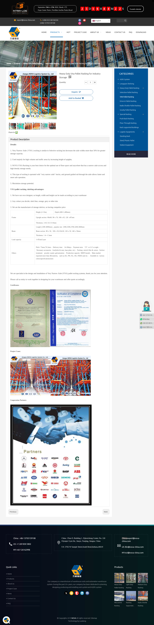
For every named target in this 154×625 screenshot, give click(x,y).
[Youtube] (84, 20)
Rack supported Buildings (129, 127)
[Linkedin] (82, 593)
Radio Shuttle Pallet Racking (130, 106)
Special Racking (125, 114)
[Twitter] (66, 593)
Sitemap (94, 618)
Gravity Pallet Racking (128, 110)
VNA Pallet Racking (127, 97)
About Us (10, 584)
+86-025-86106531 (148, 323)
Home (9, 574)
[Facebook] (79, 20)
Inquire (75, 92)
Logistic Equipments (127, 132)
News (9, 594)
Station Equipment (127, 145)
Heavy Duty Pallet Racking (129, 88)
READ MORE (131, 154)
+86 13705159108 (148, 315)
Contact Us (11, 598)
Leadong (83, 621)
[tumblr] (77, 593)
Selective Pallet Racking (129, 92)
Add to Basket (75, 98)
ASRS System (125, 79)
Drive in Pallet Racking (128, 101)
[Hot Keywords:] (125, 20)
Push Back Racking (127, 119)
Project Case (12, 589)
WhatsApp (146, 319)
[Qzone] (71, 593)
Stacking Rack (125, 136)
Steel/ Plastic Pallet (127, 140)
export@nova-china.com (26, 20)
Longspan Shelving (127, 84)
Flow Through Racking (128, 123)
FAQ (9, 603)
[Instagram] (79, 23)
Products (10, 579)
